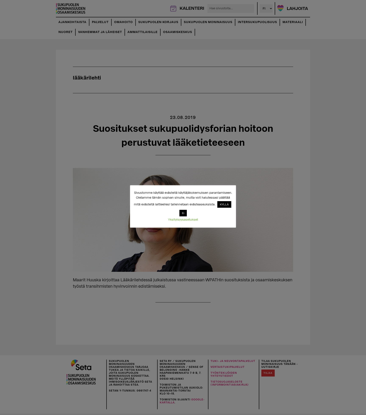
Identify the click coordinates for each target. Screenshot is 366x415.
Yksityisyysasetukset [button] (183, 219)
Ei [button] (183, 213)
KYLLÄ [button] (224, 204)
